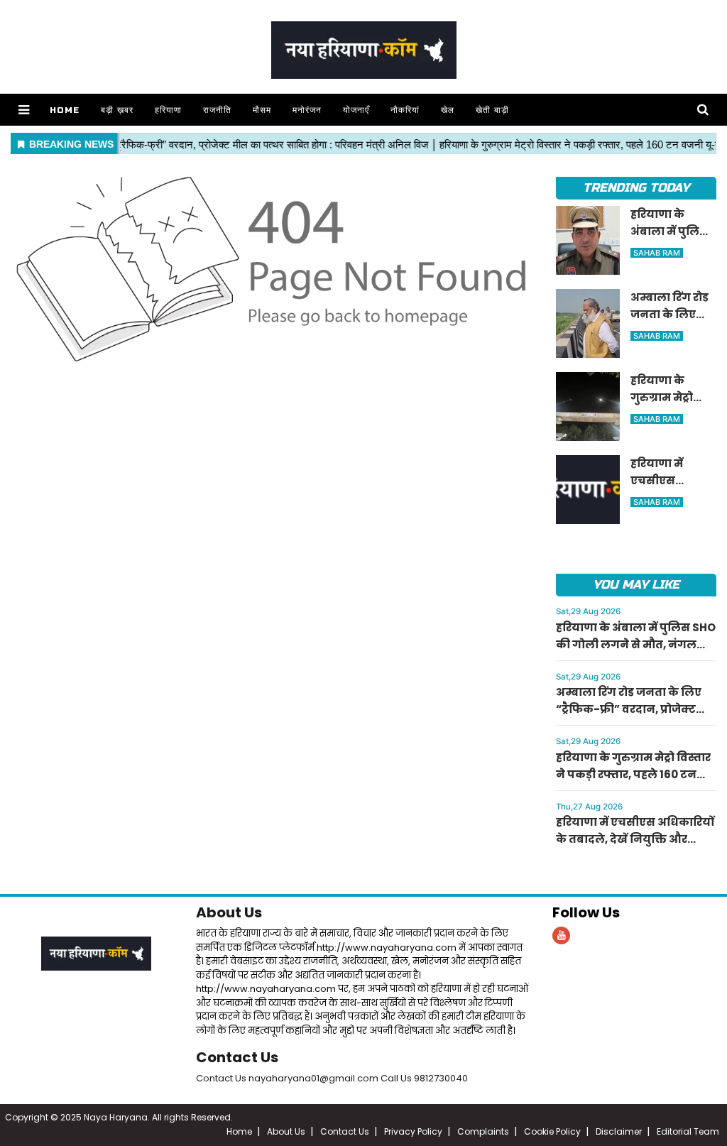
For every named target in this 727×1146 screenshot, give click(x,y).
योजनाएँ (356, 110)
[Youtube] (561, 935)
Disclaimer (619, 1131)
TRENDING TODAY (636, 187)
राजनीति (217, 110)
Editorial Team (688, 1131)
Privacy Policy (413, 1131)
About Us (229, 912)
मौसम (262, 110)
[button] (23, 110)
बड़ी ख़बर (117, 110)
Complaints (483, 1131)
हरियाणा (168, 110)
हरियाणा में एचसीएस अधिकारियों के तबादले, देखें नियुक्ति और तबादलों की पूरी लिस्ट (635, 838)
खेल (447, 110)
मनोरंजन (307, 110)
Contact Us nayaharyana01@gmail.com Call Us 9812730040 (332, 1078)
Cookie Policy (552, 1131)
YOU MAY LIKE (636, 584)
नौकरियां (405, 110)
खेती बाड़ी (492, 110)
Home (65, 110)
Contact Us (237, 1057)
